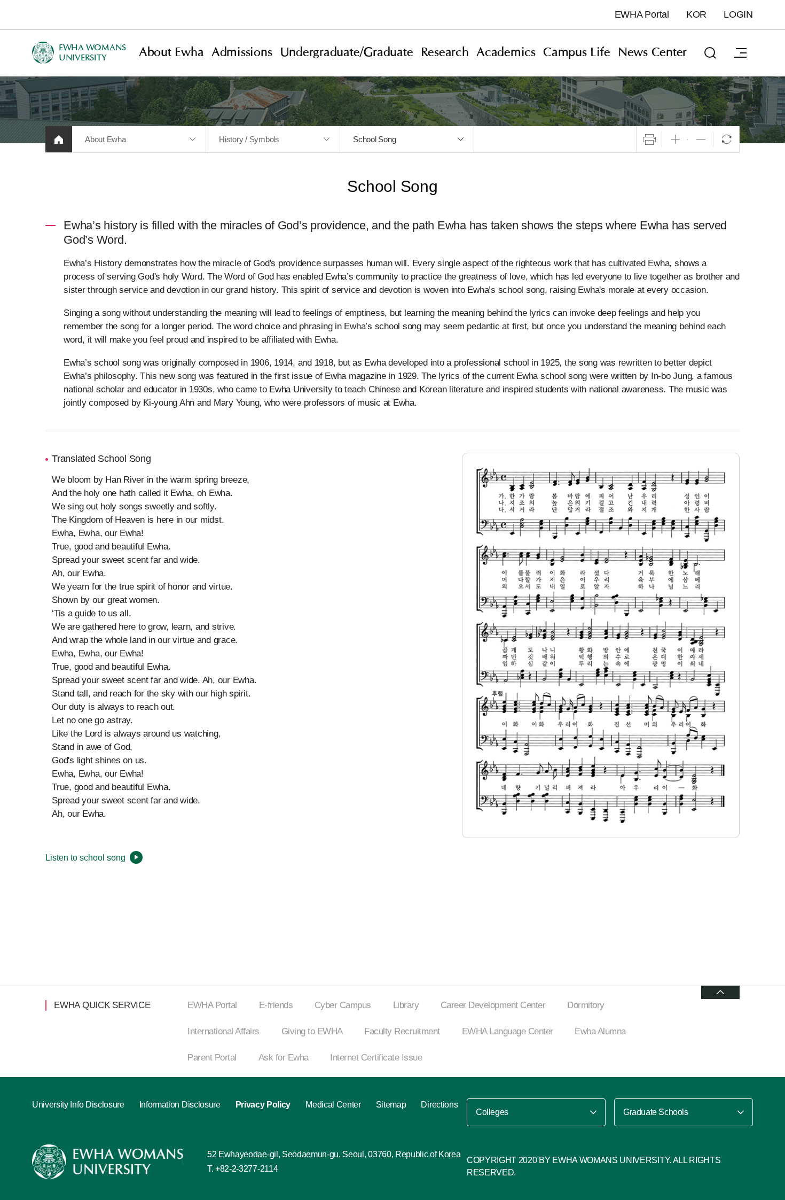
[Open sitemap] (740, 53)
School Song (374, 139)
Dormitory (586, 1005)
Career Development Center (493, 1005)
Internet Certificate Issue (376, 1057)
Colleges (492, 1112)
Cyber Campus (343, 1005)
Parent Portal (212, 1057)
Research (445, 52)
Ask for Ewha (283, 1057)
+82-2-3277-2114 (246, 1168)
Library (406, 1005)
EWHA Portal (642, 14)
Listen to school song (85, 857)
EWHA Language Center (507, 1031)
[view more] (720, 992)
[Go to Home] (109, 1161)
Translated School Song (101, 458)
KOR (696, 14)
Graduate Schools (655, 1112)
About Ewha (171, 52)
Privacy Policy (263, 1104)
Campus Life (576, 52)
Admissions (241, 52)
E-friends (276, 1005)
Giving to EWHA (312, 1031)
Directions (439, 1104)
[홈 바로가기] (58, 139)
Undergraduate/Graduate (346, 52)
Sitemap (391, 1104)
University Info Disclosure (78, 1104)
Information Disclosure (180, 1104)
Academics (506, 52)
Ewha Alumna (600, 1031)
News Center (652, 52)
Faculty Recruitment (402, 1031)
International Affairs (223, 1031)
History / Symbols (249, 139)
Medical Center (333, 1104)
